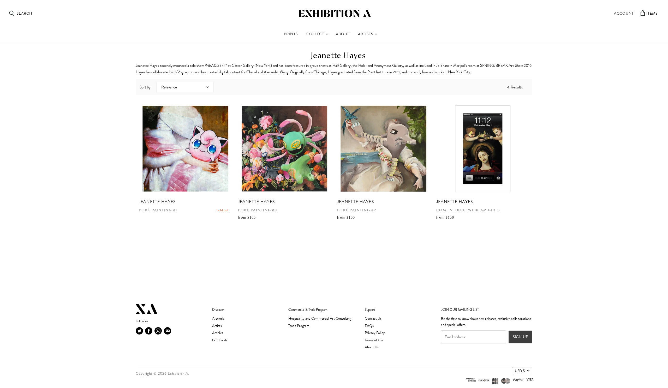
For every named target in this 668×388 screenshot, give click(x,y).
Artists (366, 34)
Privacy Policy (375, 333)
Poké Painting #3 (257, 210)
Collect (315, 34)
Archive (217, 333)
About (342, 34)
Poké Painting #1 (158, 210)
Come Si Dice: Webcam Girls (468, 210)
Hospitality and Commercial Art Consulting (319, 318)
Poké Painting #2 (356, 210)
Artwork (218, 318)
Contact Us (373, 318)
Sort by (145, 87)
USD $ (520, 370)
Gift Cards (219, 340)
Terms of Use (374, 340)
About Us (372, 347)
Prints (290, 34)
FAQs (369, 326)
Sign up (520, 337)
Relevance (169, 87)
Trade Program (298, 326)
